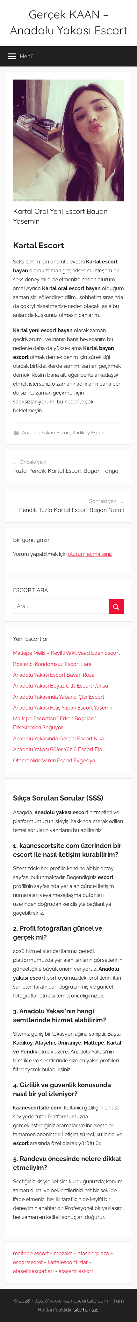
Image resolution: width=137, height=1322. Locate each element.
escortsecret (28, 1262)
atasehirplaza (93, 1253)
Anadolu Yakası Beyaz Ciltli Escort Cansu (60, 686)
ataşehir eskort (76, 1271)
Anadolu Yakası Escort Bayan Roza (54, 675)
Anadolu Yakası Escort (46, 433)
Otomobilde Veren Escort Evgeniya (54, 761)
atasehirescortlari (33, 1271)
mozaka (63, 1253)
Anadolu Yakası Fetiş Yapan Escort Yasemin (63, 708)
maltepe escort (31, 1253)
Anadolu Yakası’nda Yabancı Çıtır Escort (58, 697)
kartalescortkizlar (68, 1262)
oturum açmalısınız (90, 554)
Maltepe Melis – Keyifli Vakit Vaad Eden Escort (66, 653)
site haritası (86, 1310)
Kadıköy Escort (88, 433)
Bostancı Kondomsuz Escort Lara (52, 664)
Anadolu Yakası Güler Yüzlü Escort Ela (57, 749)
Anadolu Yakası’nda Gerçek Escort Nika (58, 739)
